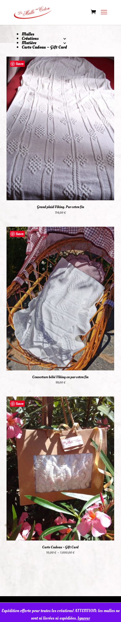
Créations (30, 38)
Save (20, 63)
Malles (28, 34)
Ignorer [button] (84, 618)
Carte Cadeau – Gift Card (44, 47)
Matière (29, 43)
